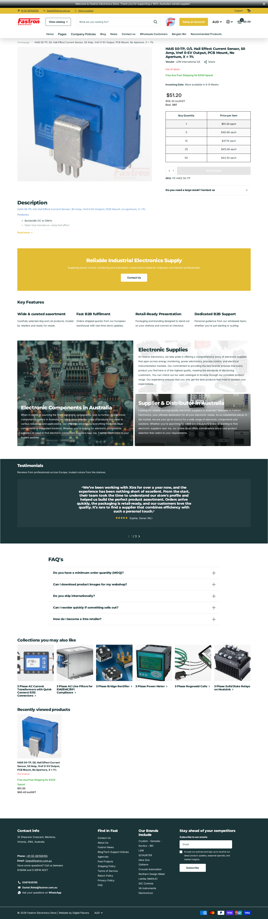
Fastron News (106, 847)
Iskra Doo (144, 860)
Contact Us (134, 277)
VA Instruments (147, 888)
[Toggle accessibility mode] (249, 11)
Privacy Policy (106, 880)
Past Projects (105, 861)
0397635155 (29, 882)
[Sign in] (229, 22)
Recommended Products (206, 34)
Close (264, 4)
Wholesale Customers (154, 34)
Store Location (85, 10)
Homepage (23, 42)
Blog (103, 34)
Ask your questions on (41, 892)
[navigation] (128, 536)
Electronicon (146, 892)
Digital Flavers (81, 912)
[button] (174, 168)
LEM (141, 850)
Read (23, 232)
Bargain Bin (179, 34)
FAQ (100, 885)
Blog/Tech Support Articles (113, 851)
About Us (103, 842)
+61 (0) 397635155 (37, 856)
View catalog (57, 21)
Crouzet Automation (150, 869)
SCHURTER (145, 855)
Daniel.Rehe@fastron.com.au (39, 887)
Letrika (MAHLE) (148, 878)
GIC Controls (146, 883)
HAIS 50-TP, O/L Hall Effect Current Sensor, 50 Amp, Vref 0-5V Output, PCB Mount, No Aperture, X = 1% (38, 766)
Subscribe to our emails (193, 837)
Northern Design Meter (152, 874)
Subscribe (192, 867)
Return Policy (105, 875)
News (113, 34)
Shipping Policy (107, 866)
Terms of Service (108, 870)
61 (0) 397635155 (29, 10)
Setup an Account (194, 21)
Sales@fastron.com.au (58, 10)
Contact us (128, 34)
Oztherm (143, 864)
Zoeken (155, 22)
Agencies (103, 856)
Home (50, 34)
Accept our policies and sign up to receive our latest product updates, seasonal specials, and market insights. (207, 855)
